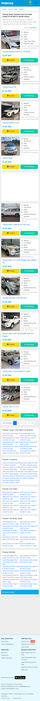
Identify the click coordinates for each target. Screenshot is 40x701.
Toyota (21, 9)
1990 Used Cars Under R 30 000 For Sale (10, 511)
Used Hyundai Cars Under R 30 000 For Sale (10, 439)
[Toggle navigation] (36, 3)
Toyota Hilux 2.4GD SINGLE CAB (16, 371)
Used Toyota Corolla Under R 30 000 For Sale (29, 561)
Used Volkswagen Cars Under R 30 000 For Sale (28, 434)
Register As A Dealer (28, 644)
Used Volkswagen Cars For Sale (28, 658)
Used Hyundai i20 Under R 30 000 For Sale (28, 557)
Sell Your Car (28, 641)
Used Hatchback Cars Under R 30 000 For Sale (10, 523)
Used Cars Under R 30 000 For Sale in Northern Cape (29, 473)
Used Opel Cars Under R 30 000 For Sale (28, 452)
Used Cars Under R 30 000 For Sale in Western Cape (29, 464)
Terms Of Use (6, 698)
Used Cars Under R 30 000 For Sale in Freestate (29, 477)
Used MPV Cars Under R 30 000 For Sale (28, 531)
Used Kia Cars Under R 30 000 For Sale (28, 443)
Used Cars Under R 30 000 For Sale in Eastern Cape (11, 481)
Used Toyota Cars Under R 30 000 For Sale (11, 434)
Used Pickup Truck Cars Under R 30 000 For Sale (10, 538)
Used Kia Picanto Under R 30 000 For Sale (28, 572)
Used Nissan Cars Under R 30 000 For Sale (11, 443)
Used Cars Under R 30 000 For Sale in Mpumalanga (11, 473)
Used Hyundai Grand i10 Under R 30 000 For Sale (10, 576)
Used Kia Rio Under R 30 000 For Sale (10, 581)
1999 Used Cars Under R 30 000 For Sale (28, 493)
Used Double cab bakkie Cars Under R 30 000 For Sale (28, 539)
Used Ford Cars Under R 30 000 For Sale (28, 439)
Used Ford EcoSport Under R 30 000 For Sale (29, 576)
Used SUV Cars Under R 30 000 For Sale (28, 523)
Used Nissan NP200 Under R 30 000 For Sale (11, 567)
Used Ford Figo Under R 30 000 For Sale (10, 585)
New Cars (24, 670)
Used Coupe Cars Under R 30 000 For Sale (11, 545)
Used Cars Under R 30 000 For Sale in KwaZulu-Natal (11, 477)
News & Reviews (6, 658)
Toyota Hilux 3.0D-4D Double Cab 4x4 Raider (18, 334)
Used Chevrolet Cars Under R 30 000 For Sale (10, 452)
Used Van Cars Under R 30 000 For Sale (29, 527)
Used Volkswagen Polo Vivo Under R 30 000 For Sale (10, 562)
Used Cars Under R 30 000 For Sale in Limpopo (29, 468)
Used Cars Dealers (7, 644)
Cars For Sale (12, 9)
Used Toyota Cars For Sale (28, 653)
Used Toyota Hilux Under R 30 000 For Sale (29, 567)
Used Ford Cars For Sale (29, 667)
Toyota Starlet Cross (10, 123)
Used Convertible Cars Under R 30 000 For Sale (28, 545)
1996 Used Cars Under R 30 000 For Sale (10, 506)
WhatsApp (30, 60)
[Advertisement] (20, 186)
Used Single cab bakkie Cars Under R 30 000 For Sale (10, 533)
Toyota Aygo (7, 158)
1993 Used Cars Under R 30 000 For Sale (28, 511)
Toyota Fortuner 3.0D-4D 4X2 (14, 298)
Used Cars (4, 641)
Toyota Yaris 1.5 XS (10, 407)
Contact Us (4, 655)
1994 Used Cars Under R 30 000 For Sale (28, 498)
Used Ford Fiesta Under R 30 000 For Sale (10, 572)
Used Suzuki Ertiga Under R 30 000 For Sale (28, 585)
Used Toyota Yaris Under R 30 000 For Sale (29, 581)
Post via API (25, 647)
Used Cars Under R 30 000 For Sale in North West (11, 468)
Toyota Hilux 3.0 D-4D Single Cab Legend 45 (19, 261)
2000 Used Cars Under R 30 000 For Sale (10, 493)
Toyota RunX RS (9, 87)
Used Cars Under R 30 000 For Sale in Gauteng (11, 464)
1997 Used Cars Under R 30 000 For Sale (10, 502)
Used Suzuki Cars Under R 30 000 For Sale (11, 447)
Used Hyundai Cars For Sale (29, 663)
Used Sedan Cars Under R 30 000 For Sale (11, 527)
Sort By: (30, 27)
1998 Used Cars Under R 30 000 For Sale (10, 498)
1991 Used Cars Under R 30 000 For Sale (28, 506)
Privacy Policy (17, 698)
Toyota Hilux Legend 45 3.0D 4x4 (16, 224)
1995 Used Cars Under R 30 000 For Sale (28, 502)
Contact (12, 60)
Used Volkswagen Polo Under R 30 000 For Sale (10, 557)
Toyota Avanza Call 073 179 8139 (16, 52)
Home (4, 9)
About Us (4, 652)
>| (32, 423)
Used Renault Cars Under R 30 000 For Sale (28, 447)
